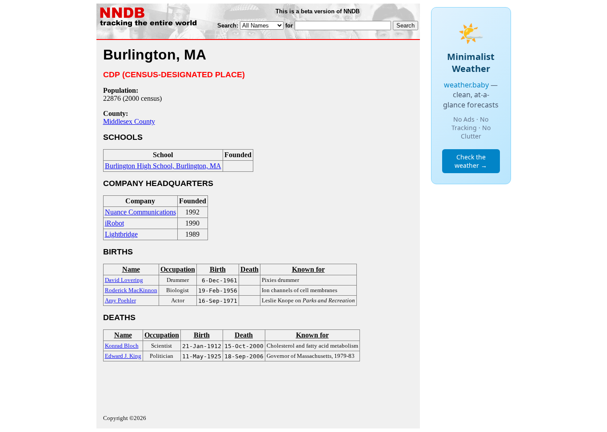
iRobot (114, 223)
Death (249, 269)
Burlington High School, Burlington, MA (163, 166)
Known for (308, 269)
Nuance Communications (140, 212)
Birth (218, 269)
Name (131, 269)
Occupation (177, 269)
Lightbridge (121, 234)
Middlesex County (129, 121)
